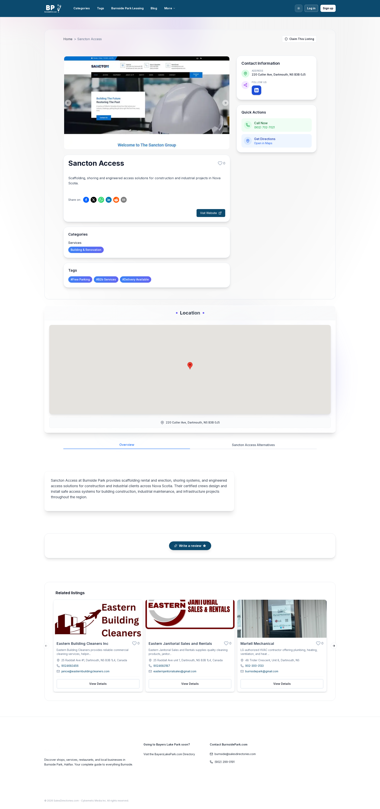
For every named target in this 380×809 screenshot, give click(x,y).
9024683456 (70, 665)
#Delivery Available (135, 279)
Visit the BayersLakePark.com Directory (169, 754)
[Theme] (298, 8)
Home (67, 39)
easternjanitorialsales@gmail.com (174, 671)
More (168, 8)
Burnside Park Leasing (127, 8)
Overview (126, 445)
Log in (311, 8)
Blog (154, 8)
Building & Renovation (86, 249)
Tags (100, 8)
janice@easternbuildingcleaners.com (85, 671)
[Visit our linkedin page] (256, 90)
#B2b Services (106, 279)
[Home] (53, 8)
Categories (81, 8)
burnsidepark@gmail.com (261, 671)
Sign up (328, 8)
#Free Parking (80, 279)
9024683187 (161, 665)
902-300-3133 (254, 665)
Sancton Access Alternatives (253, 445)
